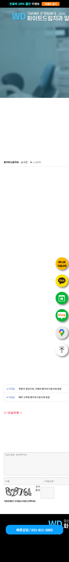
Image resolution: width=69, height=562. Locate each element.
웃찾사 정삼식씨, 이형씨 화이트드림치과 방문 (40, 388)
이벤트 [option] (33, 4)
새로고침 (38, 494)
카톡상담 (62, 281)
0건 (25, 162)
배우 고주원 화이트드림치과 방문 (34, 397)
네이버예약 (62, 298)
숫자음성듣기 (37, 488)
